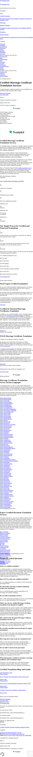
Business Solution (24, 727)
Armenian (9, 402)
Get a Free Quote (4, 94)
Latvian (8, 445)
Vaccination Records (5, 538)
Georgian (9, 427)
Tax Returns (3, 548)
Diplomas (2, 543)
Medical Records (4, 557)
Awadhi (8, 489)
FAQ (1, 60)
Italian (6, 438)
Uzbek (10, 486)
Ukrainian (9, 483)
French (8, 423)
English (11, 490)
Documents (3, 48)
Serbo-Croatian (10, 501)
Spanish (8, 472)
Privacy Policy (12, 735)
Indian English (9, 435)
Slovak (9, 468)
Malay (9, 449)
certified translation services (25, 168)
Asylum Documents (5, 552)
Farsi (6, 420)
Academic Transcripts (5, 537)
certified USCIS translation (7, 349)
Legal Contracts (4, 540)
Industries (2, 51)
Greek (8, 428)
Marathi (8, 451)
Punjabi (7, 462)
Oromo (8, 500)
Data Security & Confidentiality (23, 735)
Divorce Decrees (4, 536)
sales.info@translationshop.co (17, 712)
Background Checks (5, 551)
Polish (8, 458)
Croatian (9, 416)
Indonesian (10, 437)
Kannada (9, 441)
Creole (8, 414)
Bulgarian (9, 406)
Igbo (8, 493)
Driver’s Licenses (4, 545)
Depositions (3, 564)
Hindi (7, 433)
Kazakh (11, 494)
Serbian (8, 466)
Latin (6, 444)
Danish (9, 417)
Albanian (9, 398)
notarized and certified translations (15, 315)
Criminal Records (4, 547)
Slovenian (9, 469)
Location (2, 63)
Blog (1, 58)
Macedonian (12, 448)
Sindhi (9, 504)
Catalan (9, 413)
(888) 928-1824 (10, 720)
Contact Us (2, 74)
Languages (2, 45)
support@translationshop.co (17, 718)
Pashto (10, 455)
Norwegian (10, 454)
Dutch (10, 419)
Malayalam (8, 498)
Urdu (8, 484)
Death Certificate (4, 534)
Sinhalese (9, 505)
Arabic (8, 400)
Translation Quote (4, 66)
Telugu (7, 479)
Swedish (9, 475)
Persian (7, 456)
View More (3, 672)
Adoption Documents (5, 550)
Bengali (11, 403)
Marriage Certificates (5, 533)
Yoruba (8, 507)
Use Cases (2, 53)
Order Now (3, 304)
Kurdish (7, 497)
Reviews (2, 69)
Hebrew (8, 431)
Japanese (8, 440)
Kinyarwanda (10, 496)
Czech (11, 412)
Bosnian (9, 405)
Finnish (8, 421)
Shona (10, 503)
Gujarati (9, 430)
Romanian (9, 463)
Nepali (7, 452)
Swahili (9, 473)
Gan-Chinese (9, 491)
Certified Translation (5, 727)
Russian (8, 465)
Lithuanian (10, 447)
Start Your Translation (5, 93)
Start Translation (4, 76)
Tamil (7, 477)
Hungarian (10, 434)
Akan (7, 487)
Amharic (9, 399)
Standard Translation (15, 727)
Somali (8, 470)
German (10, 426)
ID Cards (2, 544)
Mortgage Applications (5, 555)
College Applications (5, 559)
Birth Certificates (4, 531)
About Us (2, 73)
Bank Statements (4, 541)
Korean (11, 442)
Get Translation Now (5, 276)
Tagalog (11, 476)
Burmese (10, 407)
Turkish (8, 482)
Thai (8, 480)
